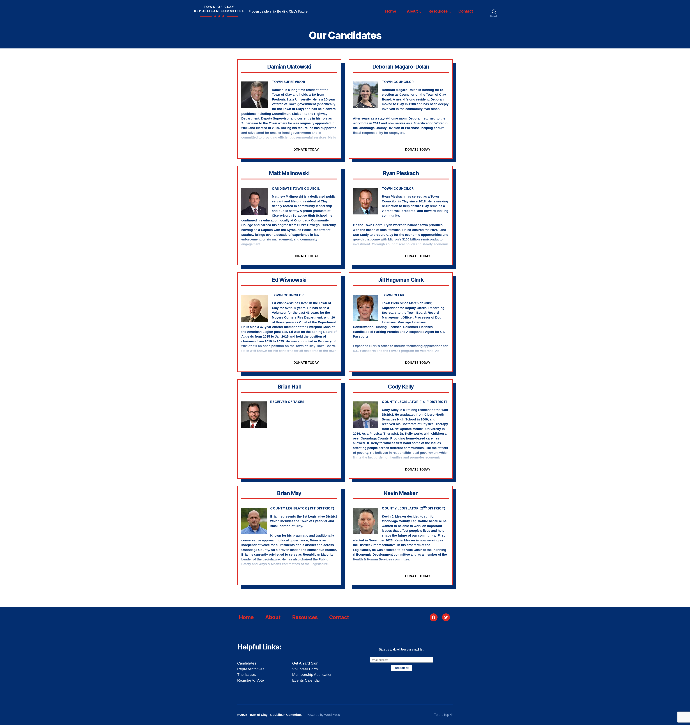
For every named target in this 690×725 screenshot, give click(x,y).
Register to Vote (250, 680)
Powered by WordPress (323, 715)
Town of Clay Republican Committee (275, 715)
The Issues (246, 674)
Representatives (250, 669)
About (412, 11)
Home (390, 11)
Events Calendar (306, 680)
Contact (465, 11)
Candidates (246, 663)
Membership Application (312, 674)
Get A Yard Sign (305, 663)
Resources (438, 11)
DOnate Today (306, 149)
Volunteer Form (305, 669)
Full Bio (267, 149)
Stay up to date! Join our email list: (401, 649)
